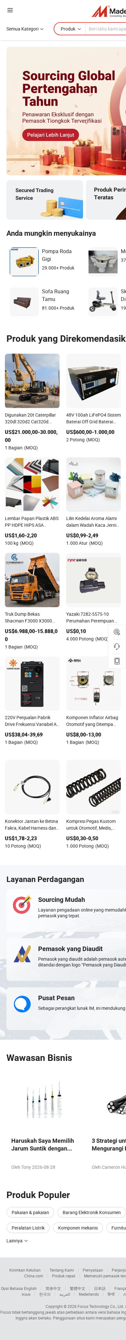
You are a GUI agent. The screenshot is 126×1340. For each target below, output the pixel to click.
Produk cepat (63, 1275)
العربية (64, 1294)
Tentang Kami (61, 1270)
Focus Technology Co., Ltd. (101, 1306)
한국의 (45, 1294)
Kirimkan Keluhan (25, 1270)
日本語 (100, 1288)
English (30, 1288)
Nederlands (89, 1294)
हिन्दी (111, 1294)
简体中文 (53, 1288)
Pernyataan (93, 1270)
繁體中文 (77, 1288)
